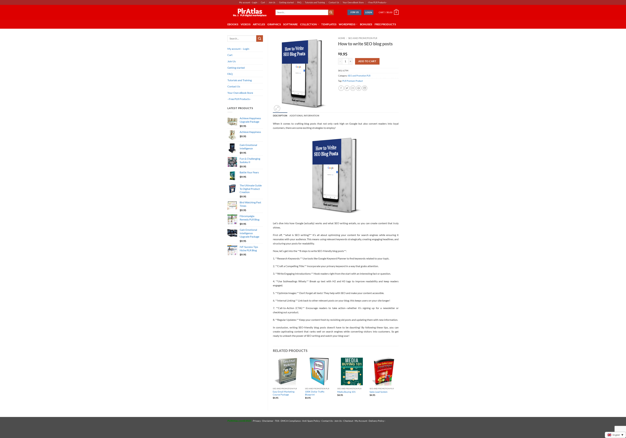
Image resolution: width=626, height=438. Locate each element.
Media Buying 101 (346, 391)
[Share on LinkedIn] (364, 88)
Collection (308, 24)
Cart (263, 2)
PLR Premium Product (352, 81)
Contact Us (334, 2)
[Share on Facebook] (341, 88)
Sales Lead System (379, 391)
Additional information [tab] (304, 115)
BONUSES (366, 24)
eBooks (232, 24)
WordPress (347, 24)
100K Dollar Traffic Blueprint (315, 393)
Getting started (286, 2)
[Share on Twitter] (347, 88)
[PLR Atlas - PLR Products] (249, 12)
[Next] (398, 380)
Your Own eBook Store (353, 2)
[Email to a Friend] (353, 88)
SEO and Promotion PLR (362, 38)
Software (290, 24)
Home (341, 38)
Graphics (274, 24)
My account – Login (248, 2)
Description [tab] (280, 115)
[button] (368, 12)
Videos (246, 24)
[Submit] (331, 12)
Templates (328, 24)
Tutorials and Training (315, 2)
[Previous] (273, 380)
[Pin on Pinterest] (358, 88)
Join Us (272, 2)
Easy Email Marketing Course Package (283, 393)
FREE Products (385, 24)
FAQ (299, 2)
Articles (259, 24)
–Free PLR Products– (377, 2)
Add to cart (367, 61)
